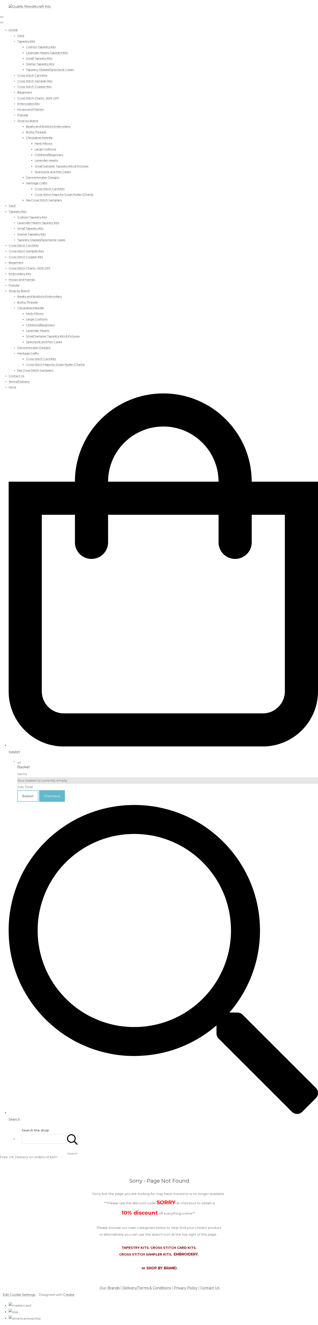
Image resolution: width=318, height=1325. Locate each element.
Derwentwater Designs (42, 177)
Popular (22, 115)
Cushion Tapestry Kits (41, 47)
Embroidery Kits (28, 103)
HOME (13, 30)
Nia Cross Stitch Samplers (44, 200)
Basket (28, 796)
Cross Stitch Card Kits (32, 75)
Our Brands (110, 1288)
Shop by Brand (27, 120)
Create (68, 1295)
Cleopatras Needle (39, 137)
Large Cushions (45, 149)
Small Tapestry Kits (39, 58)
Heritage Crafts (36, 183)
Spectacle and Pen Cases (53, 171)
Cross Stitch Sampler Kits (34, 81)
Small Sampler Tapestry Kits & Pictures (61, 166)
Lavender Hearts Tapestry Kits (47, 52)
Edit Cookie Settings (19, 1295)
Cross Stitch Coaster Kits (34, 86)
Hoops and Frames (30, 109)
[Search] (72, 1139)
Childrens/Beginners (49, 154)
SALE (20, 35)
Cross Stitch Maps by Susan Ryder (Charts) (64, 194)
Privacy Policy (186, 1288)
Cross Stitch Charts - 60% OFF (38, 98)
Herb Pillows (43, 143)
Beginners (24, 92)
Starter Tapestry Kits (40, 64)
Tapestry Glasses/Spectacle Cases (50, 69)
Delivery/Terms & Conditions (146, 1288)
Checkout (52, 796)
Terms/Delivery (19, 381)
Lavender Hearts (46, 160)
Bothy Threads (36, 132)
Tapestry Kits (26, 41)
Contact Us (16, 376)
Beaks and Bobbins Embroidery (48, 126)
